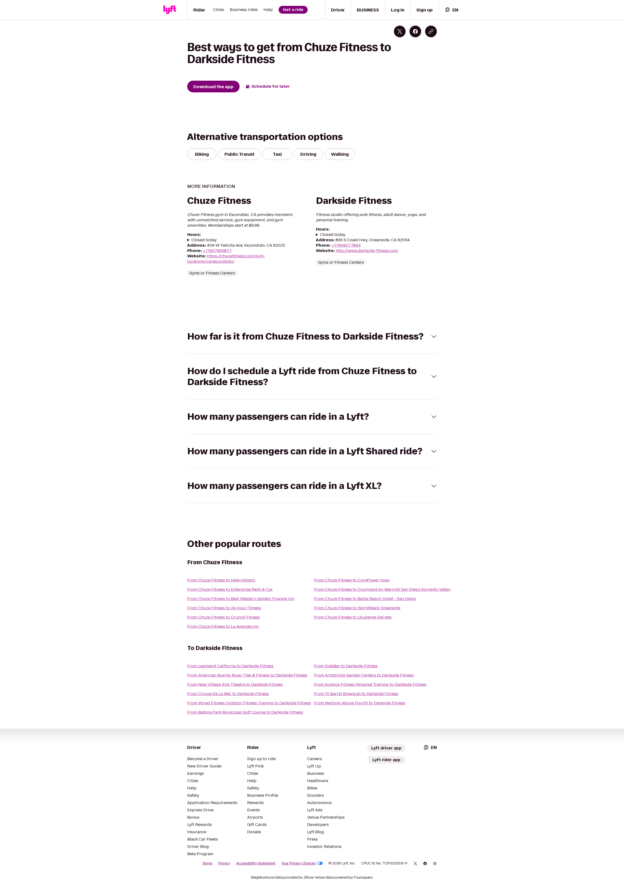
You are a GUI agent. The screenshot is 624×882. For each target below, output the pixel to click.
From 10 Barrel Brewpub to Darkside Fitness (356, 694)
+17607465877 (217, 250)
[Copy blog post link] (431, 31)
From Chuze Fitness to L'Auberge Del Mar (353, 617)
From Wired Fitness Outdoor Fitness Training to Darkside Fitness (249, 703)
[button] (312, 336)
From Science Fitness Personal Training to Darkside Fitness (370, 684)
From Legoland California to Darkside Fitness (230, 666)
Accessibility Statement (255, 863)
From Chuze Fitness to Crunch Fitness (223, 617)
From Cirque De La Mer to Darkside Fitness (228, 694)
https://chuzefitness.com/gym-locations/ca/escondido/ (226, 258)
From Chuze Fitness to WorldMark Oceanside (357, 608)
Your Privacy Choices (298, 863)
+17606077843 (346, 245)
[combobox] (451, 10)
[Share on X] (400, 31)
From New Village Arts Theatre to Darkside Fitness (235, 684)
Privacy (224, 863)
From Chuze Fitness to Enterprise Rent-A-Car (230, 589)
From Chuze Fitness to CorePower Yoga (351, 580)
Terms (207, 863)
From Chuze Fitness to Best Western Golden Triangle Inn (240, 598)
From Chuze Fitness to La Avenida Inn (223, 626)
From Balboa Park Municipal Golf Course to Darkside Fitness (245, 712)
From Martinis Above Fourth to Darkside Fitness (359, 703)
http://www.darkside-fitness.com (367, 250)
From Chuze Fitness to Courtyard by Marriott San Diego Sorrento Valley (382, 589)
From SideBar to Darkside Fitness (346, 666)
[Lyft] (169, 10)
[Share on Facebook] (415, 31)
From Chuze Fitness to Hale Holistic (221, 580)
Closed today (204, 240)
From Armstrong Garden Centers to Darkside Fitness (364, 675)
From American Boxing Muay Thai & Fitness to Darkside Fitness (247, 675)
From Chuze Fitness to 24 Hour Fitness (224, 608)
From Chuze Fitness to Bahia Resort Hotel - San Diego (365, 598)
